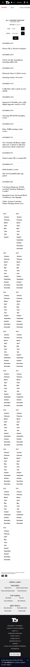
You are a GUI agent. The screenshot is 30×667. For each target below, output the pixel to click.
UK (2, 575)
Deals (12, 7)
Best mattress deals (22, 607)
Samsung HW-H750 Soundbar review (13, 116)
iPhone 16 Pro (8, 587)
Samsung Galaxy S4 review (12, 77)
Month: (8, 33)
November (20, 245)
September (20, 240)
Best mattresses (21, 600)
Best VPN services (22, 590)
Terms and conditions (15, 633)
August (6, 237)
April (5, 225)
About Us (15, 630)
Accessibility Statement (15, 625)
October (19, 243)
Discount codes (22, 610)
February (7, 220)
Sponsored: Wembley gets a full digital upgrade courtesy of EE (14, 103)
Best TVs (21, 597)
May (5, 228)
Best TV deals (8, 610)
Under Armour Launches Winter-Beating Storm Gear (13, 202)
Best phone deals (8, 607)
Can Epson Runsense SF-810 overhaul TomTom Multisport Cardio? (13, 189)
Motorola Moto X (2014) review (14, 73)
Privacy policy (15, 636)
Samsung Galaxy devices (22, 587)
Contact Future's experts (15, 628)
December (20, 248)
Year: (8, 28)
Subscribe (19, 2)
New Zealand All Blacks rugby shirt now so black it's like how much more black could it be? (13, 144)
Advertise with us (15, 641)
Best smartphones (8, 600)
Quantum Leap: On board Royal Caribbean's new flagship (14, 196)
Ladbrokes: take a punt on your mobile (14, 89)
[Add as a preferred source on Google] (15, 654)
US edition (8, 662)
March (6, 222)
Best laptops (8, 597)
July (5, 234)
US (6, 575)
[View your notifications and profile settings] (11, 2)
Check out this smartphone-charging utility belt (12, 61)
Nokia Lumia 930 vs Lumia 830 (14, 158)
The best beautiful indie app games (12, 174)
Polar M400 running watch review (12, 130)
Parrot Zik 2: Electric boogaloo (14, 48)
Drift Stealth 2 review (10, 169)
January (6, 217)
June (5, 231)
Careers (15, 643)
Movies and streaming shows (8, 590)
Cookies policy (15, 638)
